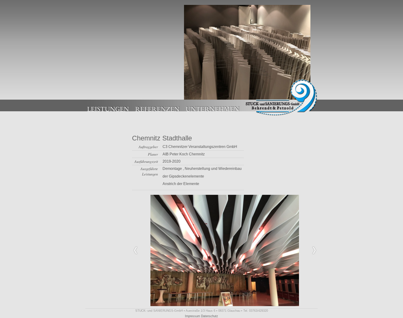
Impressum (192, 316)
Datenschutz (209, 316)
